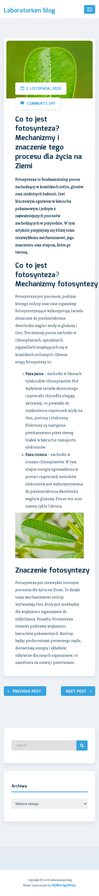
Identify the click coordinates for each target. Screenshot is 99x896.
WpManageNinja (63, 885)
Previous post (27, 691)
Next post (76, 691)
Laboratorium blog (29, 11)
